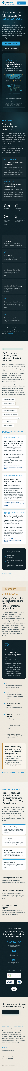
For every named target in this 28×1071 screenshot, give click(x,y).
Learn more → (10, 333)
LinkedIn (4, 1052)
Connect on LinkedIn (10, 1015)
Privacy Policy (5, 1068)
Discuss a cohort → (7, 573)
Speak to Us (21, 3)
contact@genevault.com (8, 1050)
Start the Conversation (11, 48)
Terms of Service (13, 1068)
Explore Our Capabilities (11, 43)
